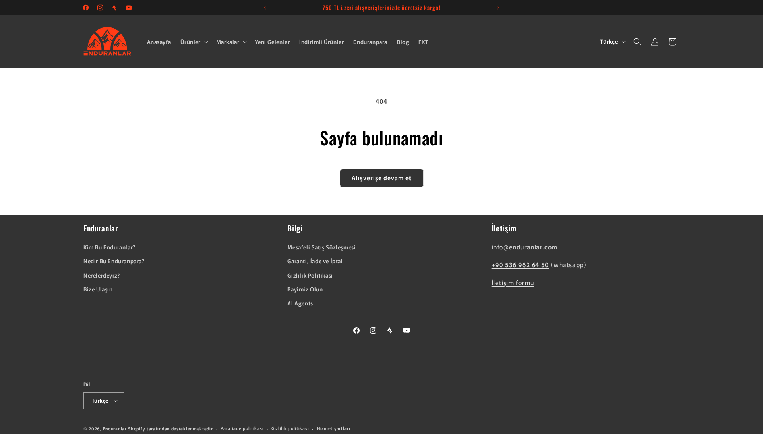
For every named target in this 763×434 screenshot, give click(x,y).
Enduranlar (115, 428)
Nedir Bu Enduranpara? (114, 261)
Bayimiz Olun (305, 289)
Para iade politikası (242, 428)
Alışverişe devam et (382, 178)
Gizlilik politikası (290, 428)
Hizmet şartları (334, 428)
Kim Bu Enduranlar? (109, 247)
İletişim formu (513, 282)
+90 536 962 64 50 (520, 264)
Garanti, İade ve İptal (315, 261)
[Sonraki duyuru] (498, 7)
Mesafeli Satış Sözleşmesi (321, 247)
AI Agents (300, 303)
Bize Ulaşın (98, 289)
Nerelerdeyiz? (101, 275)
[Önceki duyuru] (265, 7)
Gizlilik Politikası (310, 275)
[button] (193, 41)
